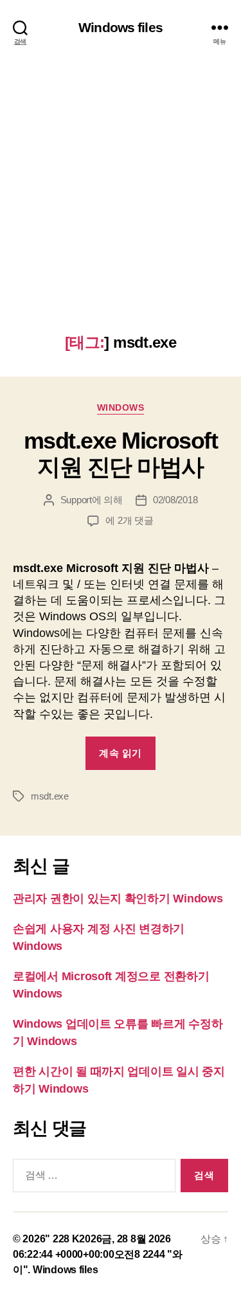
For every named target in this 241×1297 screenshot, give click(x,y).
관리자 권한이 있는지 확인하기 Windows (118, 898)
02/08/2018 (175, 499)
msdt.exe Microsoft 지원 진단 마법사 (120, 453)
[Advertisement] (120, 206)
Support (76, 499)
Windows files (120, 27)
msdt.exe (50, 796)
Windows (121, 407)
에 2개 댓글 (129, 520)
